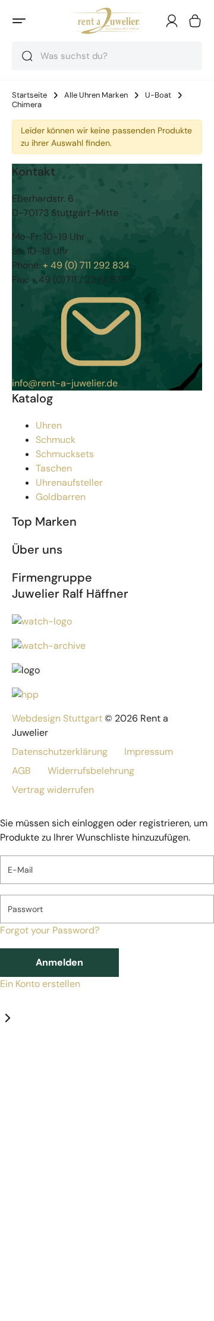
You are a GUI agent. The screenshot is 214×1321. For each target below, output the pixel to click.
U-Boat (158, 95)
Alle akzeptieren (67, 1306)
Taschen (54, 468)
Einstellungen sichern (80, 1278)
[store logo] (106, 21)
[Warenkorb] (195, 21)
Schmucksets (65, 454)
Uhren (49, 425)
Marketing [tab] (108, 1060)
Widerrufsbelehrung (91, 770)
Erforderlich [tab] (25, 1060)
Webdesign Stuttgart (57, 718)
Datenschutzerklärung (60, 751)
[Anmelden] (172, 21)
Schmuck (55, 439)
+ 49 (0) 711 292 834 (86, 265)
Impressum (148, 751)
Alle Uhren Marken (96, 95)
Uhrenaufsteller (69, 482)
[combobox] (107, 56)
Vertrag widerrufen (53, 789)
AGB (21, 770)
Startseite (29, 95)
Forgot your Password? (49, 930)
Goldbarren (61, 497)
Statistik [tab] (69, 1060)
